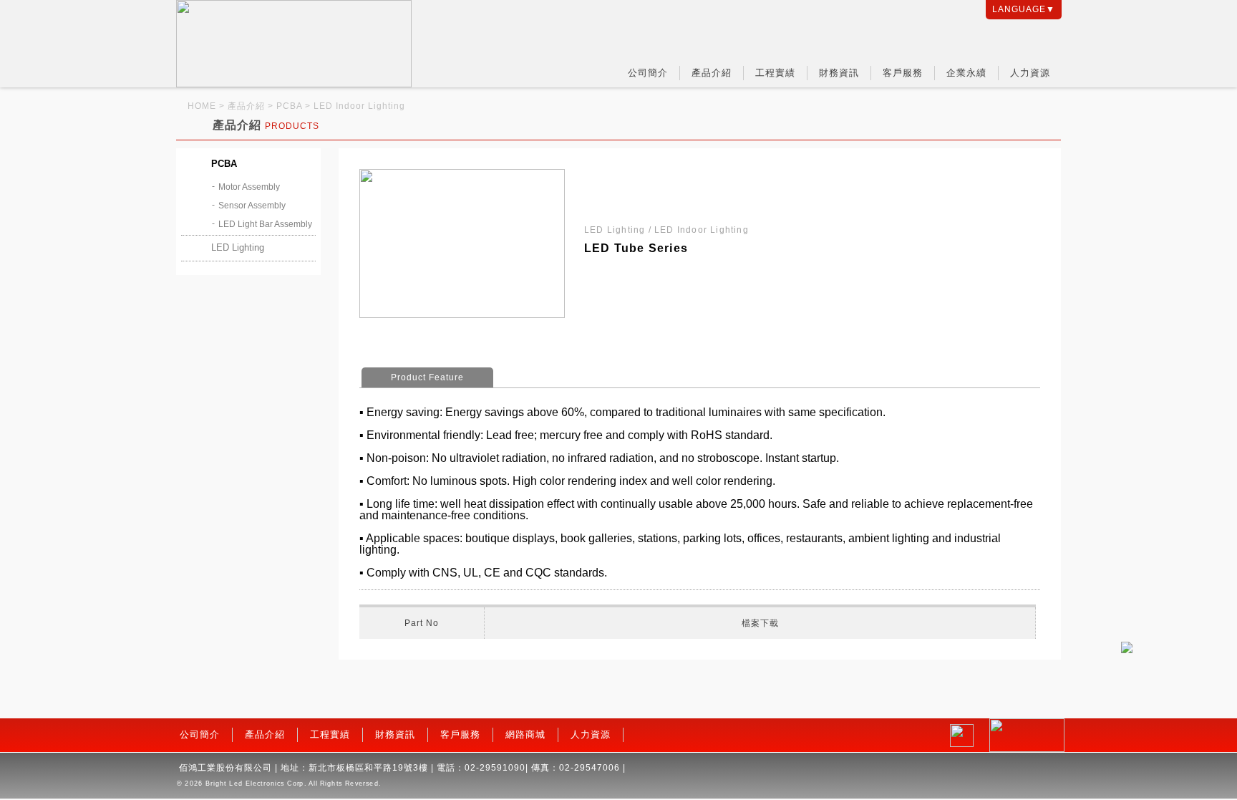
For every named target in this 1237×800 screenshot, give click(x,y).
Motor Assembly (249, 187)
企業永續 (966, 72)
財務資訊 (839, 72)
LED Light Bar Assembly (265, 224)
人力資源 (1030, 72)
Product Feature (427, 377)
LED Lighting (237, 247)
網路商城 (525, 734)
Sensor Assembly (252, 206)
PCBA (224, 163)
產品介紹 (712, 72)
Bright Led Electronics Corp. (255, 783)
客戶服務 (903, 72)
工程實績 (775, 72)
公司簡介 (648, 72)
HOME (202, 106)
